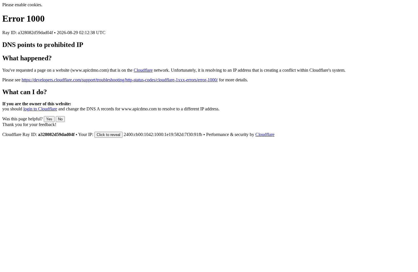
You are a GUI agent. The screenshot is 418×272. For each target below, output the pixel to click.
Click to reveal (108, 135)
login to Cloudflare (40, 108)
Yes (49, 119)
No (60, 119)
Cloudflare (143, 70)
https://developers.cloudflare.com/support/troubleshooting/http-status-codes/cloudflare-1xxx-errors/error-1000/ (120, 79)
